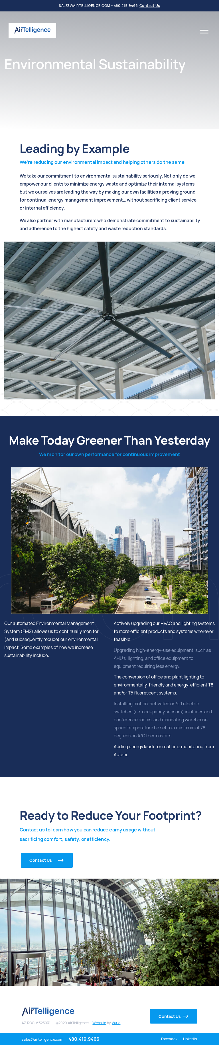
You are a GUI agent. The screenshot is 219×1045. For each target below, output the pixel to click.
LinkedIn (190, 1038)
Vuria (116, 1022)
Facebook (169, 1038)
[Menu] (204, 30)
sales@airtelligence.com (42, 1039)
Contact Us (149, 5)
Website (99, 1022)
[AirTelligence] (32, 30)
